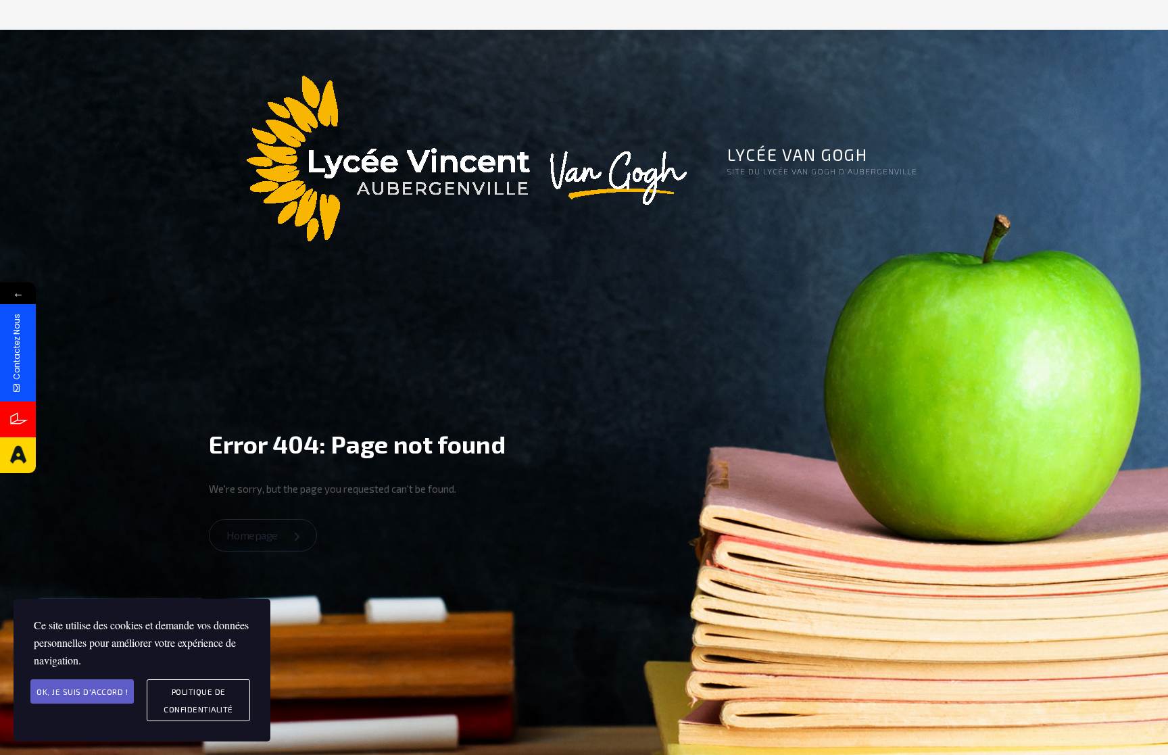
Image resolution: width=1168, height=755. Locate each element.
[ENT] (18, 419)
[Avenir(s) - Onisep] (18, 455)
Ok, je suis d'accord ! (82, 691)
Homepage (253, 535)
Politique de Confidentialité (198, 700)
